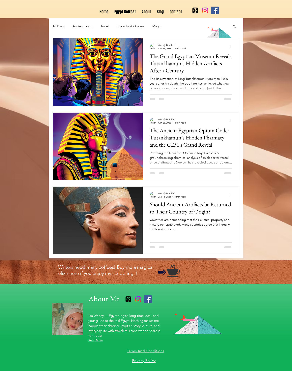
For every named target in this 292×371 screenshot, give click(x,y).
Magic (156, 26)
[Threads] (195, 10)
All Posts (59, 26)
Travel (105, 26)
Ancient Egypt (83, 26)
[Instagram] (205, 10)
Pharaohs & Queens (130, 26)
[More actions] (231, 46)
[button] (234, 27)
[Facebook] (215, 10)
